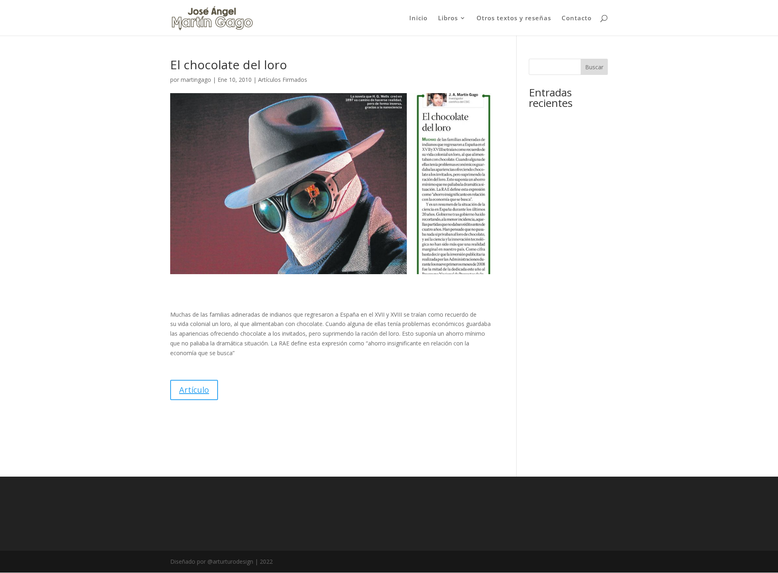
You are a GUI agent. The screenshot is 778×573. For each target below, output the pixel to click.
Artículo (194, 389)
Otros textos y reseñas (514, 18)
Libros (448, 18)
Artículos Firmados (282, 79)
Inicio (418, 18)
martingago (196, 79)
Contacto (577, 18)
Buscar (594, 67)
